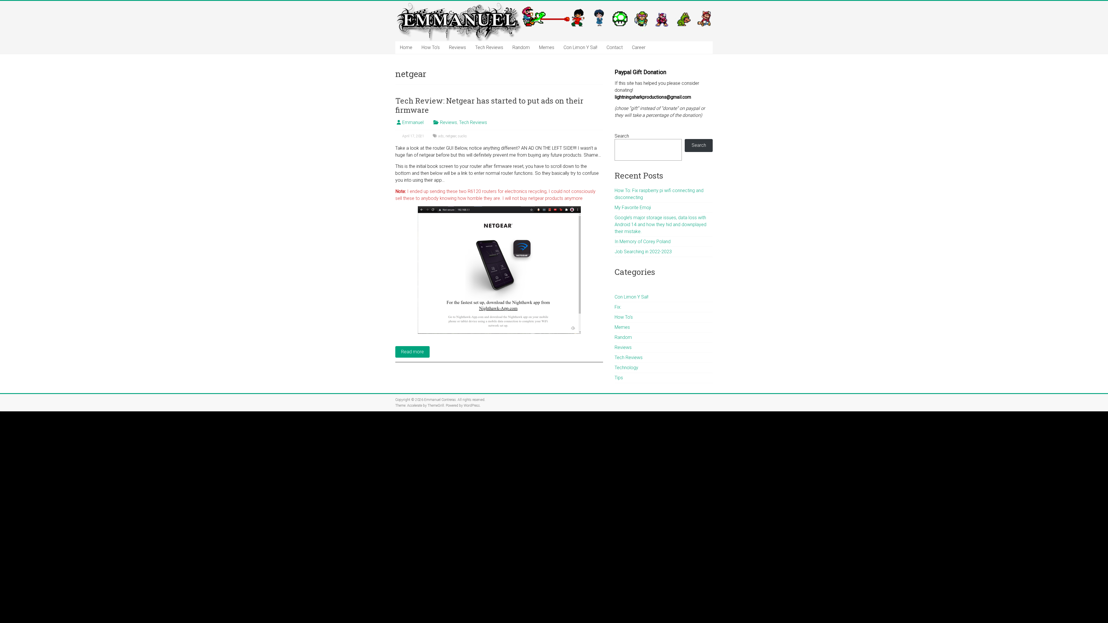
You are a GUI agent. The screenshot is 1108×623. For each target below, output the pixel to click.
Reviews (457, 47)
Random (521, 47)
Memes (546, 47)
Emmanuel (413, 122)
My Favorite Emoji (633, 207)
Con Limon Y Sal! (580, 47)
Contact (615, 47)
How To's (624, 317)
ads (441, 136)
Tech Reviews (489, 47)
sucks (462, 136)
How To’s (431, 47)
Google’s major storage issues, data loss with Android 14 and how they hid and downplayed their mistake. (660, 224)
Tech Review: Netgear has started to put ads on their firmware (489, 105)
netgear (451, 136)
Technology (626, 367)
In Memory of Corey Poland (643, 241)
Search (622, 136)
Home (406, 47)
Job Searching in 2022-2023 (643, 251)
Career (638, 47)
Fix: (618, 307)
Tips (619, 377)
